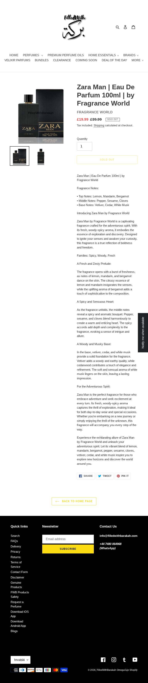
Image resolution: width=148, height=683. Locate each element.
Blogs (14, 631)
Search (15, 535)
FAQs (14, 541)
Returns (16, 557)
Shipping (99, 125)
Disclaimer (17, 577)
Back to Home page (77, 501)
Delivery (16, 546)
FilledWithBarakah (106, 670)
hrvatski (19, 660)
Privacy (15, 551)
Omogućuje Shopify (127, 670)
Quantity (82, 138)
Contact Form (19, 572)
